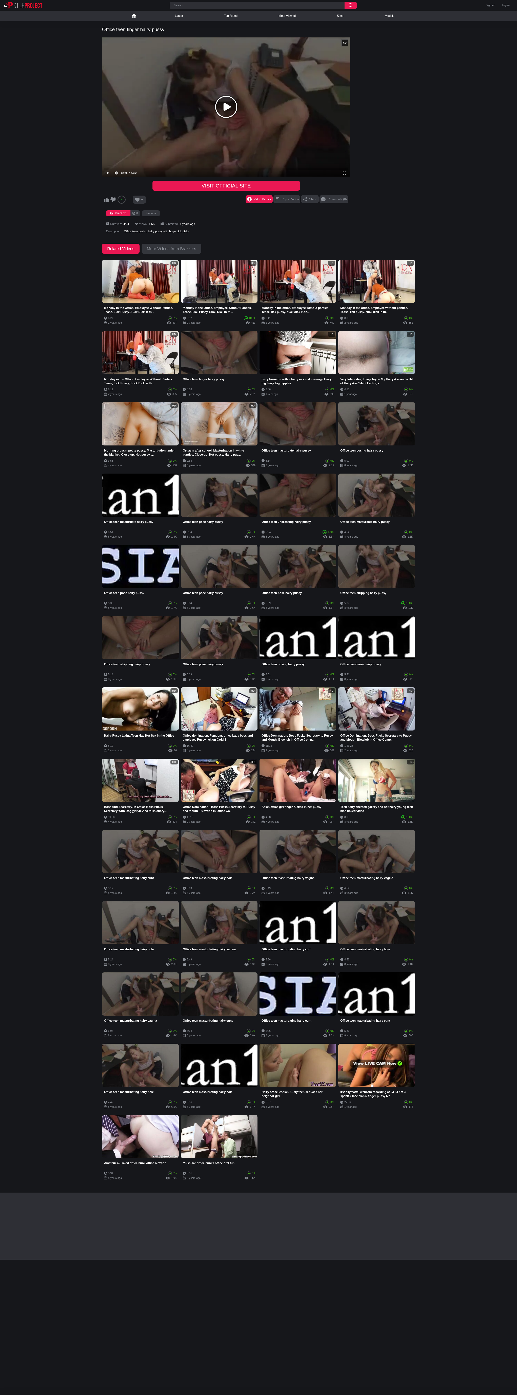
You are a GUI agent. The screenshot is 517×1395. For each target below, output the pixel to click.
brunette (151, 213)
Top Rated (230, 15)
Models (389, 15)
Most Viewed (287, 15)
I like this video (106, 199)
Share (313, 199)
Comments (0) (337, 199)
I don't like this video (113, 199)
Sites (340, 15)
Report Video (290, 199)
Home (134, 16)
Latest (179, 15)
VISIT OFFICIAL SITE (226, 185)
